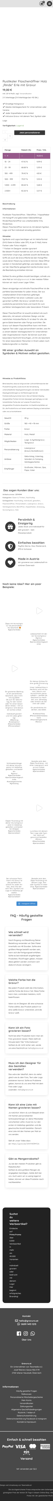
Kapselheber (31, 507)
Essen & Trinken (18, 497)
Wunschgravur (8, 510)
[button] (26, 932)
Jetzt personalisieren (29, 132)
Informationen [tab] (9, 208)
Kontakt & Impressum (26, 1422)
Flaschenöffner (9, 504)
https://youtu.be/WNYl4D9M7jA (25, 1143)
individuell (28, 501)
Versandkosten (26, 94)
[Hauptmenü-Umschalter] (49, 3)
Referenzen (26, 1394)
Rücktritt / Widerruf (26, 1412)
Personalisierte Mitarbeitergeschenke (26, 1397)
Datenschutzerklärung (26, 1415)
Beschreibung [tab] (9, 203)
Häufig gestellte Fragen (26, 1391)
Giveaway (41, 507)
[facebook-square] (19, 1333)
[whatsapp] (33, 1333)
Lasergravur (32, 504)
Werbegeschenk (9, 507)
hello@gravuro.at (21, 279)
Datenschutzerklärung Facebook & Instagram (26, 1418)
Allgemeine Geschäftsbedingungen (26, 1409)
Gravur (40, 504)
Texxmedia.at (26, 1485)
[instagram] (26, 1333)
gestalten (36, 501)
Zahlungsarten (26, 1406)
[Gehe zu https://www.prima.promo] (26, 1255)
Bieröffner (21, 507)
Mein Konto (26, 1400)
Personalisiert (21, 504)
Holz (17, 510)
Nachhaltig (30, 497)
